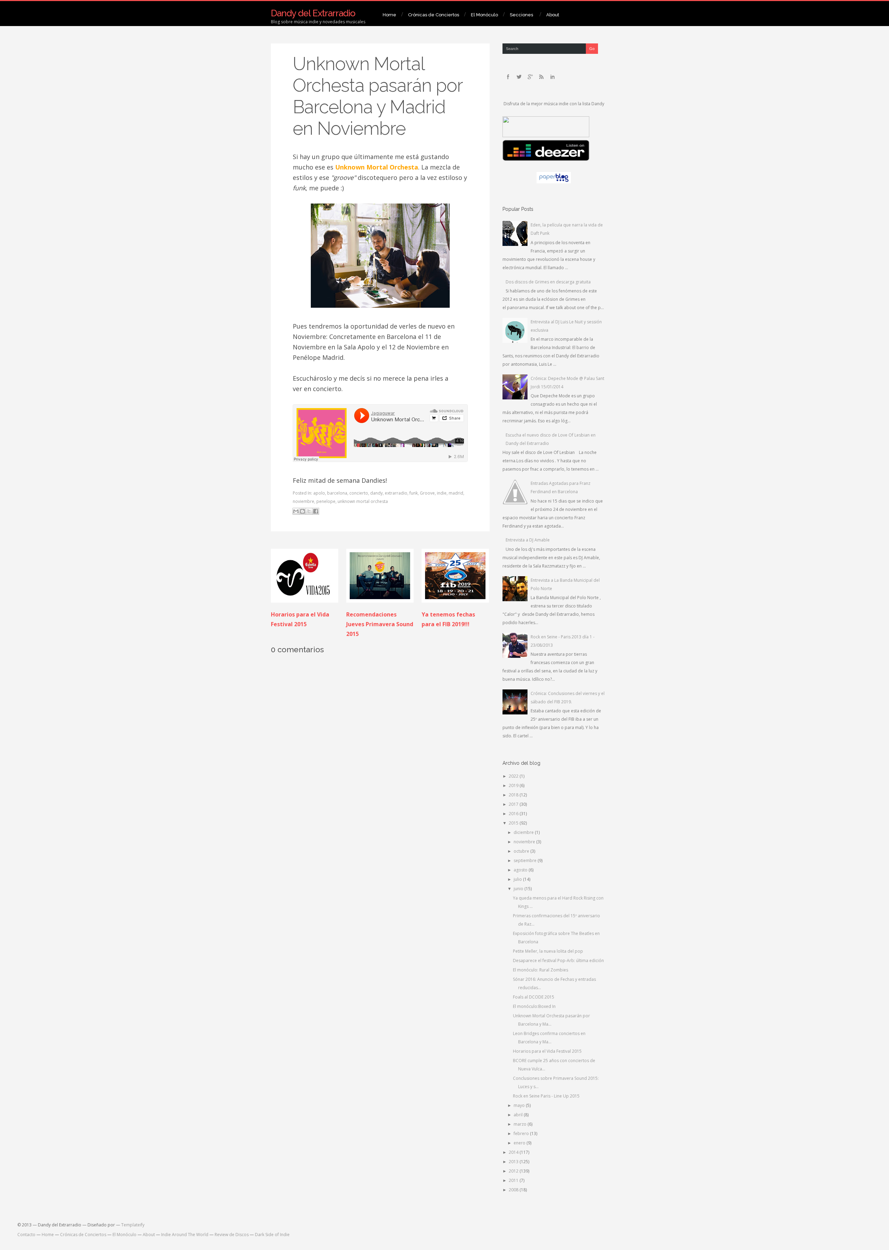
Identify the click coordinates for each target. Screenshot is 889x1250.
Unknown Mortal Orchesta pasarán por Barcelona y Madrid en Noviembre (378, 96)
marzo (520, 1124)
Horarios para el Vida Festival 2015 (547, 1051)
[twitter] (519, 76)
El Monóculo (484, 14)
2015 (514, 823)
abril (519, 1115)
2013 (514, 1162)
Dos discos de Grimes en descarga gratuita (548, 282)
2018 (514, 795)
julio (518, 879)
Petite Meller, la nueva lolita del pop (548, 951)
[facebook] (508, 76)
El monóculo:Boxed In (534, 1006)
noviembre (303, 501)
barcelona (337, 493)
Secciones (521, 14)
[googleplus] (530, 76)
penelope (325, 501)
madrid (456, 493)
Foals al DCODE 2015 (533, 997)
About (552, 14)
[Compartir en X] (309, 511)
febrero (522, 1133)
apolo (319, 493)
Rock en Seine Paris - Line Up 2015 (546, 1096)
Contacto (26, 1234)
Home (389, 14)
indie (442, 493)
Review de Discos (232, 1234)
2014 (514, 1152)
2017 (514, 804)
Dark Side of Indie (272, 1234)
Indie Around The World (184, 1234)
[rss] (541, 76)
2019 (514, 785)
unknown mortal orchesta (363, 501)
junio (519, 889)
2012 (514, 1171)
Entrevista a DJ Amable (528, 540)
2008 (514, 1190)
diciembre (524, 832)
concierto (358, 493)
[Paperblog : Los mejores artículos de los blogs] (554, 182)
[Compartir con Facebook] (315, 511)
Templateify (132, 1225)
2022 (514, 776)
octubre (522, 851)
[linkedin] (552, 76)
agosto (521, 870)
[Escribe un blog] (302, 511)
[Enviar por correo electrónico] (295, 511)
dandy (376, 493)
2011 (514, 1180)
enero (520, 1143)
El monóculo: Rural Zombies (540, 970)
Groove (427, 493)
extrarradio (396, 493)
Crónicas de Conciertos (433, 14)
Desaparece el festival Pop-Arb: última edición (558, 960)
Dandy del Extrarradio (313, 13)
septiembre (526, 860)
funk (413, 493)
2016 (514, 814)
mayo (520, 1105)
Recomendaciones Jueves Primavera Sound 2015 (379, 624)
